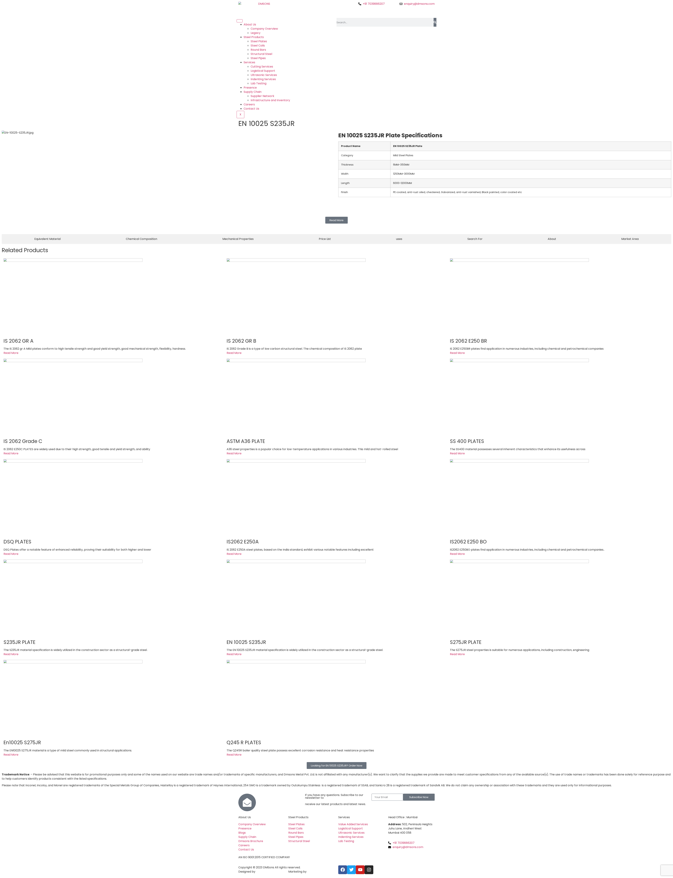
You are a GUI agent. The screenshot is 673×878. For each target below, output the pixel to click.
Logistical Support (263, 71)
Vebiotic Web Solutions (272, 872)
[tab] (47, 239)
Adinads (312, 872)
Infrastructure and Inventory (270, 100)
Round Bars (258, 50)
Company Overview (264, 29)
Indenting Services (263, 79)
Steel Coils (258, 45)
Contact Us (251, 109)
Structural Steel (261, 54)
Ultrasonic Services (264, 75)
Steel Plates (259, 41)
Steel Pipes (258, 58)
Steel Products (254, 37)
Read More (11, 353)
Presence (250, 88)
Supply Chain (252, 92)
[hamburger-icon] (240, 20)
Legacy (255, 33)
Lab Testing (258, 83)
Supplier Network (262, 96)
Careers (249, 104)
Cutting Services (262, 67)
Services (249, 62)
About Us (250, 24)
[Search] (435, 22)
